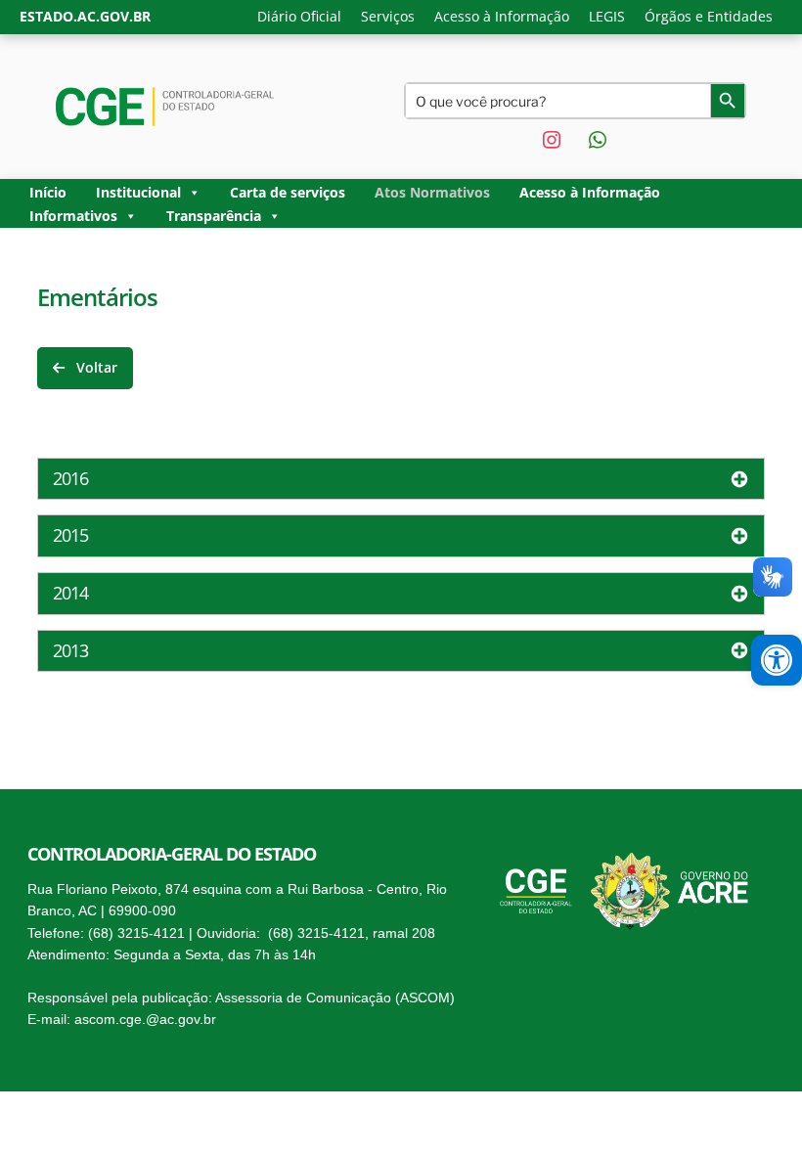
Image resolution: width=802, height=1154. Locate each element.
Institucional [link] (138, 192)
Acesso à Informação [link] (501, 16)
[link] (776, 660)
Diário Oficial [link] (299, 16)
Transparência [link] (213, 215)
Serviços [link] (388, 16)
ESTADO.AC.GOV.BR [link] (85, 16)
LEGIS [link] (607, 16)
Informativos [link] (73, 215)
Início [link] (48, 192)
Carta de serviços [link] (287, 192)
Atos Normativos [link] (432, 192)
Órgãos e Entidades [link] (709, 16)
